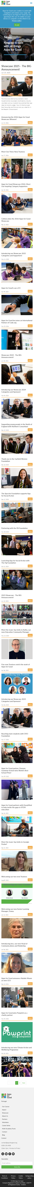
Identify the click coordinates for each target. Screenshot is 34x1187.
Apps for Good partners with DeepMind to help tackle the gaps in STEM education (16, 807)
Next (23, 1083)
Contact (4, 1132)
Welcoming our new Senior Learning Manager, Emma (15, 910)
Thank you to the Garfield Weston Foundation (14, 460)
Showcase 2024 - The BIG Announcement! (11, 356)
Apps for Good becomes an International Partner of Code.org (16, 321)
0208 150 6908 (6, 1145)
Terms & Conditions (4, 1177)
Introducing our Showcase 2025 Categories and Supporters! (13, 254)
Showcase (5, 1113)
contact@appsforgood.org (9, 1143)
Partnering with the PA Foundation (14, 528)
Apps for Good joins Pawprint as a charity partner (14, 1014)
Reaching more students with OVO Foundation (14, 734)
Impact (4, 1110)
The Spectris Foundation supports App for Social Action (16, 494)
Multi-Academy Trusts (9, 1129)
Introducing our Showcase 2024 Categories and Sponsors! (13, 390)
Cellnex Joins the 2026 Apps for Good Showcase (15, 219)
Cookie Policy (21, 1177)
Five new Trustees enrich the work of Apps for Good (15, 665)
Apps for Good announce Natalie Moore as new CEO (16, 979)
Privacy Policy (13, 1177)
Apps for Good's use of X (10, 288)
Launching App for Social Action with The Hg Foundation (15, 561)
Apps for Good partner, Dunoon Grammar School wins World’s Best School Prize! (14, 770)
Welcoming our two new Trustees (14, 876)
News (30, 72)
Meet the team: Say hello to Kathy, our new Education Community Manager (16, 631)
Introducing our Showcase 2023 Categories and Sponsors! (13, 700)
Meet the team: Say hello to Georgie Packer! (15, 843)
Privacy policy (16, 20)
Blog (3, 1135)
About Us (5, 1116)
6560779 (28, 1183)
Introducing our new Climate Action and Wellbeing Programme (16, 1048)
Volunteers (5, 1122)
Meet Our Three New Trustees (13, 151)
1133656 (23, 1185)
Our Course (5, 1106)
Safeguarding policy (29, 1177)
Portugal (4, 1101)
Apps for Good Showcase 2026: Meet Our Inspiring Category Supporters (15, 185)
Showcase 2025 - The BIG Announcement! (16, 67)
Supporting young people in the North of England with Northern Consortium (16, 425)
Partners (4, 1119)
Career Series (6, 1125)
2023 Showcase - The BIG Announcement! (11, 596)
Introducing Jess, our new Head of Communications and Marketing (14, 944)
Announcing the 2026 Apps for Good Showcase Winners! (15, 118)
